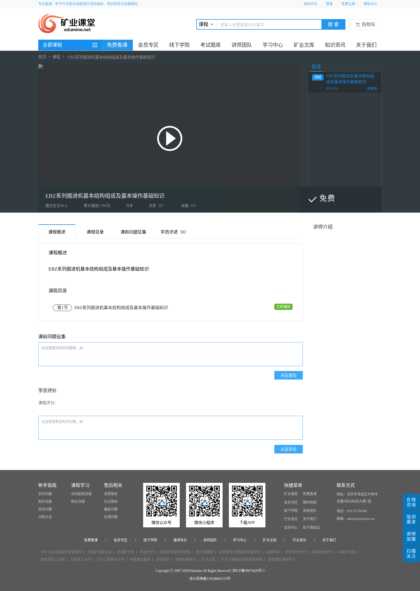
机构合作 (310, 4)
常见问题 (45, 509)
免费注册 (348, 4)
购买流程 (45, 501)
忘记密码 (111, 501)
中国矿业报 (346, 552)
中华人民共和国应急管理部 (61, 552)
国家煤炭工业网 (53, 559)
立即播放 (283, 307)
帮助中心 (370, 4)
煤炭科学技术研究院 (174, 552)
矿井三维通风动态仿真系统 (241, 559)
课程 (56, 57)
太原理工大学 (80, 559)
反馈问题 (111, 517)
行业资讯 (291, 519)
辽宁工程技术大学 (110, 559)
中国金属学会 (185, 559)
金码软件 (163, 559)
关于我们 (366, 45)
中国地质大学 (321, 552)
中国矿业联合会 (99, 552)
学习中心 (273, 45)
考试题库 (210, 45)
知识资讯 (335, 45)
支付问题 (45, 494)
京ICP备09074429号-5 (248, 571)
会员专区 (148, 45)
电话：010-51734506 (352, 511)
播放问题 (111, 509)
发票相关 (111, 494)
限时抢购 (310, 502)
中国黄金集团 (140, 559)
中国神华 (272, 552)
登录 (329, 4)
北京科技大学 (295, 552)
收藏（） (189, 206)
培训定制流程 (81, 494)
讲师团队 (241, 45)
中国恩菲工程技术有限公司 (239, 552)
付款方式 (45, 517)
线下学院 (179, 45)
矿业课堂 (291, 494)
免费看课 (117, 45)
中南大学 (147, 552)
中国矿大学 (125, 552)
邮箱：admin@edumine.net (356, 519)
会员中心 (291, 527)
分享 (129, 206)
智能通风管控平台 (281, 559)
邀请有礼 (180, 540)
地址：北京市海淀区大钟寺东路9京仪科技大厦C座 (357, 497)
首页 (42, 57)
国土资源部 (204, 552)
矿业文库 (304, 45)
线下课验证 (311, 527)
